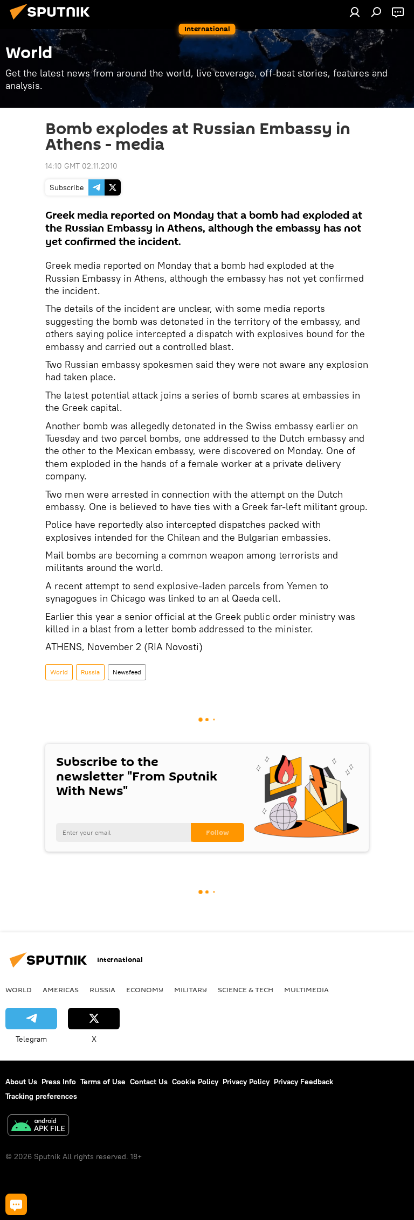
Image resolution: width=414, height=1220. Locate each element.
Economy (144, 989)
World (59, 672)
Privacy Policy (246, 1081)
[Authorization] (354, 12)
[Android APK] (38, 1126)
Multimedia (306, 989)
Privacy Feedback (303, 1081)
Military (190, 989)
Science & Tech (245, 989)
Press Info (59, 1081)
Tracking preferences (41, 1096)
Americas (61, 989)
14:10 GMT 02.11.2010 (81, 166)
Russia (90, 672)
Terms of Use (103, 1081)
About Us (21, 1081)
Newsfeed (127, 672)
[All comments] (16, 1204)
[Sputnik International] (52, 21)
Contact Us (149, 1081)
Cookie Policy (195, 1081)
